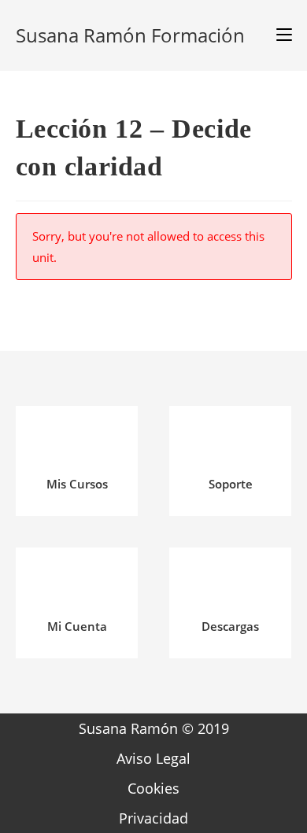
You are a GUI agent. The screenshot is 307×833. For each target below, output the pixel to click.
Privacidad (153, 818)
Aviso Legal (153, 758)
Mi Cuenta (77, 626)
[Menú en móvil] (278, 35)
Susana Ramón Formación (130, 35)
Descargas (230, 626)
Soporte (231, 484)
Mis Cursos (77, 484)
